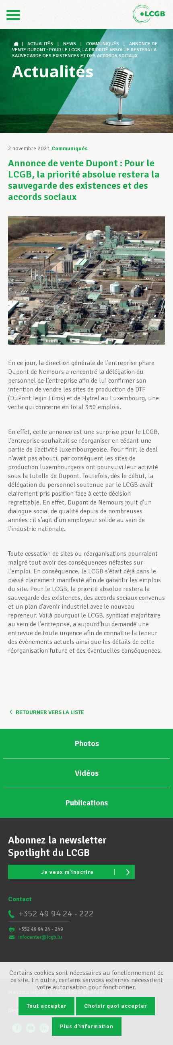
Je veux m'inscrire (67, 872)
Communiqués (69, 148)
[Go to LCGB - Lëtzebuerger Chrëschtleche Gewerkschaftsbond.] (17, 44)
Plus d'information (86, 1026)
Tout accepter (46, 1006)
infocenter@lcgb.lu (40, 937)
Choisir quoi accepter (115, 1006)
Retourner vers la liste (50, 712)
